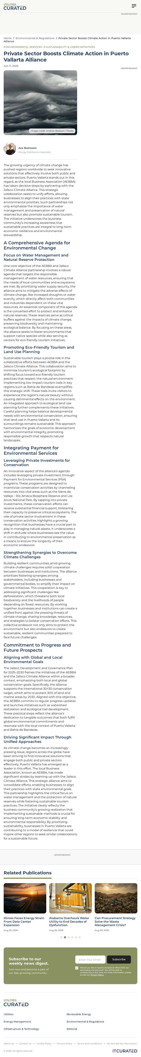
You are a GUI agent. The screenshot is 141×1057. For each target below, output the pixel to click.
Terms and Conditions (89, 1043)
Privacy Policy (64, 1043)
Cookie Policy (44, 1043)
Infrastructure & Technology (21, 1029)
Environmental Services (24, 47)
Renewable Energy (79, 1014)
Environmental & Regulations (35, 38)
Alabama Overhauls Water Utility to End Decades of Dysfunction (69, 921)
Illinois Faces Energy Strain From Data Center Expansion (24, 921)
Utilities (8, 1014)
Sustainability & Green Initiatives (70, 47)
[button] (61, 937)
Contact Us (25, 1043)
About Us (9, 1043)
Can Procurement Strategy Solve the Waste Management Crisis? (115, 921)
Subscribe (119, 959)
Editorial (72, 1029)
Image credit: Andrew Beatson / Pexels (52, 130)
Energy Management (17, 1021)
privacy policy (97, 975)
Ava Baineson (27, 148)
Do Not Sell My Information (122, 1043)
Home (8, 38)
